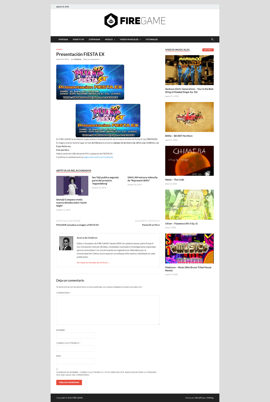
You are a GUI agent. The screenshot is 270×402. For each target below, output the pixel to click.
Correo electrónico (68, 343)
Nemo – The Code (174, 179)
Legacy (59, 49)
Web (58, 356)
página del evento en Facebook (98, 157)
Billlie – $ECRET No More (179, 135)
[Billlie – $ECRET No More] (189, 116)
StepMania (94, 39)
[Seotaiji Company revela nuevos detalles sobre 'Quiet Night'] (72, 186)
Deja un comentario (91, 59)
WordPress (200, 398)
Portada (63, 39)
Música (109, 39)
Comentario (63, 293)
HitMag (210, 398)
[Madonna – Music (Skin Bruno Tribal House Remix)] (189, 248)
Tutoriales (152, 39)
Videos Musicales (129, 39)
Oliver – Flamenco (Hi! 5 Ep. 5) (181, 223)
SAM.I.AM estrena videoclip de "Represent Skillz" (143, 179)
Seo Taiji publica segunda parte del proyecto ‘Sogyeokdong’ (105, 180)
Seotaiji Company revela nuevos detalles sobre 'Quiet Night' (71, 202)
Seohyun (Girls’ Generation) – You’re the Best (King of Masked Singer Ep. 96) (189, 90)
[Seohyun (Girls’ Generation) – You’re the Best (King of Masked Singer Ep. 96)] (189, 69)
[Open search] (212, 39)
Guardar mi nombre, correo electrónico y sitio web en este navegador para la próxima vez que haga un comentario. (106, 373)
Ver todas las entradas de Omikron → (93, 262)
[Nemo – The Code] (189, 160)
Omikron (77, 59)
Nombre (61, 330)
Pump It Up (78, 39)
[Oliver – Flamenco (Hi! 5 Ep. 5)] (189, 204)
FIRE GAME (77, 398)
